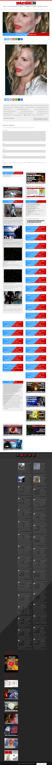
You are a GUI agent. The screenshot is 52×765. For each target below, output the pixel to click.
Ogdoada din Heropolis (43, 464)
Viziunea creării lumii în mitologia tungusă (44, 550)
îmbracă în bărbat (38, 105)
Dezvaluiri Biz (36, 201)
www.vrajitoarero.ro (18, 115)
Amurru (42, 583)
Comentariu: (5, 130)
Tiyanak (42, 489)
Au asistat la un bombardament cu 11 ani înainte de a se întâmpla (28, 584)
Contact (45, 6)
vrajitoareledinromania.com (42, 107)
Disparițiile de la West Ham (28, 630)
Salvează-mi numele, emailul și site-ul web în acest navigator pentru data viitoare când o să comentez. (25, 163)
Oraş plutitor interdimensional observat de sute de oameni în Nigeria (28, 548)
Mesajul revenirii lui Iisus (43, 628)
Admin (7, 105)
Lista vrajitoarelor (12, 6)
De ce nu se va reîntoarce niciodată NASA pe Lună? (12, 306)
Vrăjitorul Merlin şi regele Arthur (44, 616)
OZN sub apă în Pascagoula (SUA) (28, 619)
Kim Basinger (45, 105)
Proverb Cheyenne (9, 118)
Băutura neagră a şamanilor (44, 525)
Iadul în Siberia (28, 640)
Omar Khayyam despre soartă (34, 204)
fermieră (31, 105)
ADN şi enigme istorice (8, 218)
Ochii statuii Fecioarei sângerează (43, 640)
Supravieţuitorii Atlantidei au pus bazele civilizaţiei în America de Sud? (44, 502)
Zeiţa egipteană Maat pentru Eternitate (44, 561)
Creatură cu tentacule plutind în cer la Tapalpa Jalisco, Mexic (28, 524)
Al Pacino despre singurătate (34, 214)
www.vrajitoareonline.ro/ (42, 113)
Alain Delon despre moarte (33, 208)
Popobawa (43, 571)
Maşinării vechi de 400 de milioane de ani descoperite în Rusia (28, 560)
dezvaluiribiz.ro (26, 105)
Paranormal (28, 6)
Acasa (4, 6)
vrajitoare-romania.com (19, 107)
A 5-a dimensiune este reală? (9, 283)
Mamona (42, 593)
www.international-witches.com (41, 109)
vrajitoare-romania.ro (30, 107)
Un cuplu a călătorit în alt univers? (28, 596)
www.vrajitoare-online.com (27, 111)
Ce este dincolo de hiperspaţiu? (10, 261)
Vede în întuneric (27, 607)
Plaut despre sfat (31, 206)
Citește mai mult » (8, 223)
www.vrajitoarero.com (8, 115)
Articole (20, 6)
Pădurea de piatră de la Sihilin (27, 571)
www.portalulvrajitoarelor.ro (10, 111)
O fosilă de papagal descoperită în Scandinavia (28, 536)
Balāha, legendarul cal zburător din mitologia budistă (43, 479)
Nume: (4, 143)
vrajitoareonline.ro (8, 109)
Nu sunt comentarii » (39, 115)
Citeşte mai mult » (36, 496)
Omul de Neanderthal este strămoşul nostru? (44, 515)
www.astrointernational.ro (23, 109)
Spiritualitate (28, 115)
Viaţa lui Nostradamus (43, 537)
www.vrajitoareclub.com (43, 111)
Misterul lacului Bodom (8, 239)
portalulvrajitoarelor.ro (8, 107)
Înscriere (40, 6)
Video (34, 6)
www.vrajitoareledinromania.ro (25, 113)
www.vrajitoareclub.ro (8, 113)
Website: (4, 155)
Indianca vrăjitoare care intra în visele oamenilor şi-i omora (43, 606)
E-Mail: (4, 149)
